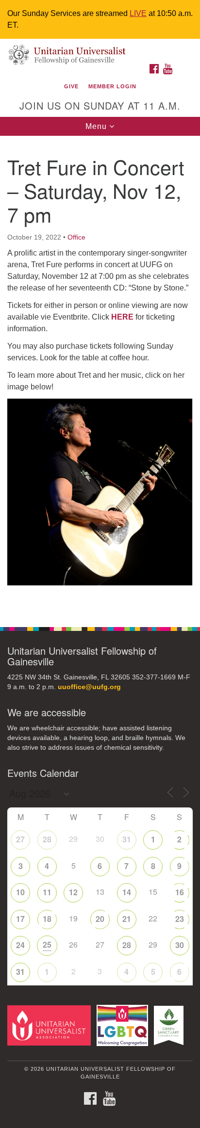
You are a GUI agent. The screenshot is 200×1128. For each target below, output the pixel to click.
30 (179, 945)
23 (179, 918)
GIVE (71, 86)
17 (20, 918)
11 (47, 892)
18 (47, 918)
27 (20, 839)
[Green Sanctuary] (170, 1025)
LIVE (138, 13)
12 (73, 892)
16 (179, 892)
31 (126, 839)
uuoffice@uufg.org (89, 687)
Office (76, 237)
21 (126, 918)
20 (100, 918)
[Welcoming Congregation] (124, 1025)
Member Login (112, 86)
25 (47, 944)
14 (126, 892)
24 (20, 945)
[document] (100, 376)
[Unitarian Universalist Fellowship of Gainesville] (100, 48)
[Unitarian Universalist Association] (51, 1025)
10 (20, 892)
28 (47, 839)
